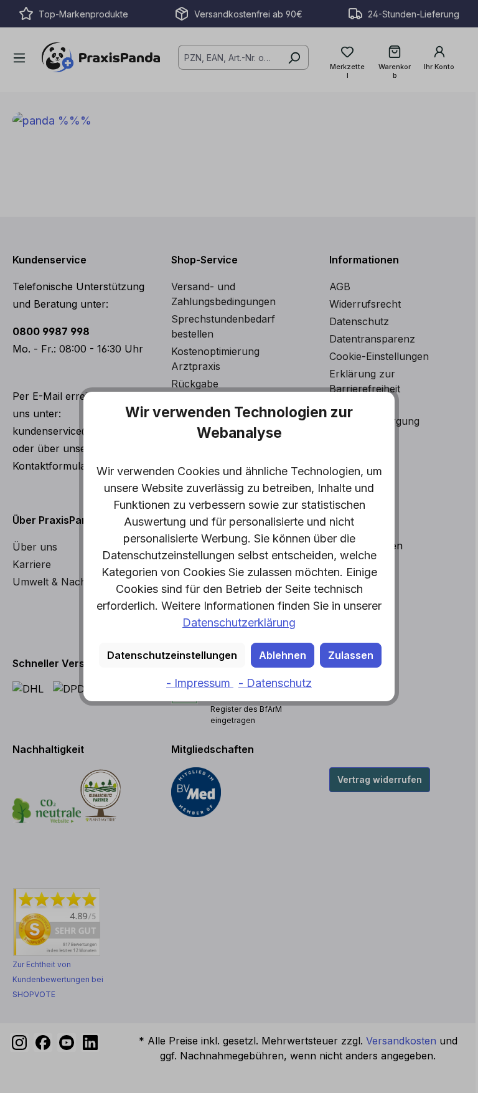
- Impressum (199, 682)
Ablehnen (282, 655)
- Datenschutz (275, 682)
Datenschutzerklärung (239, 622)
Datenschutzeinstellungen (172, 655)
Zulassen (350, 655)
